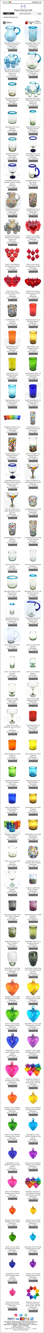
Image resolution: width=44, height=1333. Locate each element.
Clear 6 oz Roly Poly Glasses (33, 648)
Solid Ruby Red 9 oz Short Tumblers (33, 728)
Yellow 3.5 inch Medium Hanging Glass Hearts (33, 1111)
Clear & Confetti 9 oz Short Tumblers (33, 891)
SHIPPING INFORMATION (29, 1322)
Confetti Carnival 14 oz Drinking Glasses (12, 457)
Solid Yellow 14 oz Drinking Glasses (12, 377)
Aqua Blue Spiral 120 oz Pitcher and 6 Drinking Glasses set (12, 74)
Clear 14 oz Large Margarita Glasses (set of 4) (12, 729)
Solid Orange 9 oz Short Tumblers (12, 757)
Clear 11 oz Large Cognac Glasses (12, 702)
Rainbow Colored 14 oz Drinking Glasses (12, 430)
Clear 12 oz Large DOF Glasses (12, 864)
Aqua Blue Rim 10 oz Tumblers (12, 130)
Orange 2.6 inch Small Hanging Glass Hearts (12, 1223)
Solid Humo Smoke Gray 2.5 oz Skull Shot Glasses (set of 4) (33, 972)
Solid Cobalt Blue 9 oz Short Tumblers (12, 811)
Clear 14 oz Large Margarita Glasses (33, 702)
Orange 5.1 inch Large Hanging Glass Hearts (12, 1000)
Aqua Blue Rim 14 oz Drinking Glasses (12, 102)
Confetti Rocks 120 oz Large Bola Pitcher (12, 212)
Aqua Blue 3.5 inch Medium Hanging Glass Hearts (33, 1139)
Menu (9, 22)
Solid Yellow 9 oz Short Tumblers (33, 757)
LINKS (19, 1326)
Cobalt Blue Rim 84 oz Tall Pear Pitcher (33, 621)
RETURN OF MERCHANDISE (12, 1322)
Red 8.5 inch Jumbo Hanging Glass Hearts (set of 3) (33, 295)
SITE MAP (26, 1326)
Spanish (5, 2)
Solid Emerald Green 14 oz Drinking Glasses (33, 377)
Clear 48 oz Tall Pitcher (12, 647)
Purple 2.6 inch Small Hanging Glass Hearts (33, 1277)
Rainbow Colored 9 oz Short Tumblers (12, 837)
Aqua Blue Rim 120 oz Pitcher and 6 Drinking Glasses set (33, 103)
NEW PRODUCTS (11, 17)
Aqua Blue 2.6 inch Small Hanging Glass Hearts (33, 1250)
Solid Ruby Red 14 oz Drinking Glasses (33, 323)
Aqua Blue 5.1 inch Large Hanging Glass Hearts (33, 1027)
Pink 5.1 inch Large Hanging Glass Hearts (12, 1082)
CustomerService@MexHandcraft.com (19, 1328)
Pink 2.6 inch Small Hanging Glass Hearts (12, 1305)
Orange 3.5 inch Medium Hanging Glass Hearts (12, 1111)
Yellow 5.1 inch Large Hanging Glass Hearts (33, 1000)
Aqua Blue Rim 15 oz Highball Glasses (33, 130)
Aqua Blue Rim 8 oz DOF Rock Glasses (12, 594)
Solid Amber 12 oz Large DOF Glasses (33, 837)
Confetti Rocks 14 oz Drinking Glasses (33, 212)
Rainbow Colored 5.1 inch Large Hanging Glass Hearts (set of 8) (33, 1083)
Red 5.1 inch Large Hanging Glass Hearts (33, 239)
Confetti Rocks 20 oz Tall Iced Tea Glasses (33, 541)
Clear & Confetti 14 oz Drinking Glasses (33, 457)
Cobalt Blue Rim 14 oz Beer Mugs (33, 184)
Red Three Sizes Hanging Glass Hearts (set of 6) (12, 295)
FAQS (14, 1326)
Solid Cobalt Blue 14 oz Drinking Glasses (33, 403)
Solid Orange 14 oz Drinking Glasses (12, 350)
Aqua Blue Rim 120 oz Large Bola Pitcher (33, 73)
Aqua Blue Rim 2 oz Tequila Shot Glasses (12, 621)
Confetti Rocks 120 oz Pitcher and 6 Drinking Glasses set (12, 240)
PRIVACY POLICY (12, 1323)
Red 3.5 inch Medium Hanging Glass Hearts (12, 268)
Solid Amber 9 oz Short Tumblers (33, 811)
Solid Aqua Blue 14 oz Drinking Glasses (12, 403)
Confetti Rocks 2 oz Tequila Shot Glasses (33, 430)
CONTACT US (30, 1323)
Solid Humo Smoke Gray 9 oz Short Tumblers (12, 918)
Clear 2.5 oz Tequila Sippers (33, 675)
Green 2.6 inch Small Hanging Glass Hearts (12, 1250)
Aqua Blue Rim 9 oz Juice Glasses (12, 157)
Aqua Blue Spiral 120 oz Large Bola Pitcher (12, 46)
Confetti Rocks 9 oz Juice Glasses (12, 541)
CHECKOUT (38, 23)
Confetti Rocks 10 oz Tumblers (12, 323)
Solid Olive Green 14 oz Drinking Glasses (33, 945)
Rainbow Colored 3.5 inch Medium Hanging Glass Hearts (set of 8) (33, 1196)
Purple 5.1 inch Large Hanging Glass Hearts (33, 1054)
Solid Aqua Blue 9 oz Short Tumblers (33, 784)
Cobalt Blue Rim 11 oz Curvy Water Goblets (33, 157)
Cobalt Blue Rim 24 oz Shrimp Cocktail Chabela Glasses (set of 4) (12, 485)
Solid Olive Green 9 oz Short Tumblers (12, 945)
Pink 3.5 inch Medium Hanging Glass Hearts (12, 1195)
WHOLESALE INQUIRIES (11, 1324)
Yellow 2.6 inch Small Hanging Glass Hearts (33, 1223)
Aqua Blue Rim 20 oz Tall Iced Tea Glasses (33, 594)
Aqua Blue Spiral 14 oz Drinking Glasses (33, 46)
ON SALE (34, 1324)
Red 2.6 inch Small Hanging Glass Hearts (33, 268)
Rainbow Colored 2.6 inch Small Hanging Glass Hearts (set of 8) (33, 1306)
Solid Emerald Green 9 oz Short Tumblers (12, 784)
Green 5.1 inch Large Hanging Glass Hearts (12, 1027)
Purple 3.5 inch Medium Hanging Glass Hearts (33, 1166)
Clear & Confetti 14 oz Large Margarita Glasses (33, 484)
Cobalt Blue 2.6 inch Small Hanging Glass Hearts (12, 1278)
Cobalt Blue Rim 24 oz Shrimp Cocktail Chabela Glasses (12, 185)
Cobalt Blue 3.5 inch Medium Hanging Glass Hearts (12, 1167)
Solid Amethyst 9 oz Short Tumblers (33, 918)
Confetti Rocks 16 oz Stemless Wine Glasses (33, 864)
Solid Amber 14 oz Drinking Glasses (33, 350)
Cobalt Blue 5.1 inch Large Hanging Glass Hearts (12, 1055)
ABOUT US (21, 1323)
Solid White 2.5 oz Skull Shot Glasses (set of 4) (12, 971)
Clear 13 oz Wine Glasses (12, 891)
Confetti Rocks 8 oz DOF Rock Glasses (33, 512)
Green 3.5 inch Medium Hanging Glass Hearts (12, 1138)
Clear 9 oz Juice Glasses (33, 567)
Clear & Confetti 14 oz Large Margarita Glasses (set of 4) (12, 513)
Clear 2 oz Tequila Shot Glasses (12, 675)
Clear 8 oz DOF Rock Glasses (12, 568)
